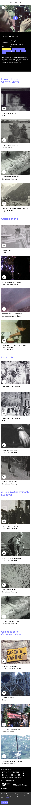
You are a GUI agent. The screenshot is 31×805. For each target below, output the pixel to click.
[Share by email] (9, 68)
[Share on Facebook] (3, 68)
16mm (11, 43)
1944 (11, 46)
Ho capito (5, 802)
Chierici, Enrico (14, 41)
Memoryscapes (15, 2)
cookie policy (9, 798)
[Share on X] (5, 68)
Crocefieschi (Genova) (16, 44)
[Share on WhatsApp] (8, 68)
